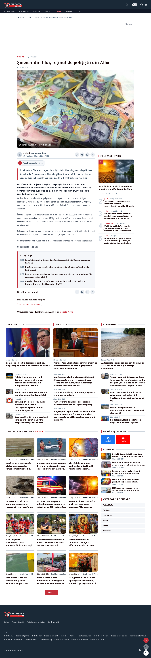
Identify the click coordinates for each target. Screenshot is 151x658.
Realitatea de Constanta (119, 636)
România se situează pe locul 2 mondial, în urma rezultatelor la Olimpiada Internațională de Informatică (117, 217)
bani (28, 304)
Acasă (22, 17)
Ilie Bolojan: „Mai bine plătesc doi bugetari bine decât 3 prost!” (126, 421)
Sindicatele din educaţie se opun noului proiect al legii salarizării (31, 394)
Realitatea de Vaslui (97, 640)
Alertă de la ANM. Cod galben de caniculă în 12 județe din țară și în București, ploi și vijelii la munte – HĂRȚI (55, 282)
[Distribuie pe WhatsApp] (87, 154)
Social (37, 17)
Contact (6, 622)
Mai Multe (51, 592)
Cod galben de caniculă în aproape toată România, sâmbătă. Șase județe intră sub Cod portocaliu (82, 582)
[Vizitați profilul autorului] (19, 154)
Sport (105, 199)
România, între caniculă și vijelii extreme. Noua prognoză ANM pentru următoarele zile (82, 505)
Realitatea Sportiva (22, 636)
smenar (37, 304)
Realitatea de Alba (27, 459)
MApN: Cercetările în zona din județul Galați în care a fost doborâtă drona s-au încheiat (117, 228)
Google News (66, 311)
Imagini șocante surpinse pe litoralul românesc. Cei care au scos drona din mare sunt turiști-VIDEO (58, 275)
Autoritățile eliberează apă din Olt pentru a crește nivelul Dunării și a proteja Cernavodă (123, 366)
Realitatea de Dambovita (138, 636)
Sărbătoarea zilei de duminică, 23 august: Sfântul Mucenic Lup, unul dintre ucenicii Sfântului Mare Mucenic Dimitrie (81, 545)
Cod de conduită (53, 622)
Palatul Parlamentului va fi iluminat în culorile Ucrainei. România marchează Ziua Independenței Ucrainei (29, 381)
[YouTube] (145, 4)
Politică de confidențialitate (36, 622)
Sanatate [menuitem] (69, 11)
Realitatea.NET (8, 636)
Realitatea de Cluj (46, 640)
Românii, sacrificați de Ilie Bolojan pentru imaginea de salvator (74, 394)
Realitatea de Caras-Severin (13, 640)
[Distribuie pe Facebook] (82, 154)
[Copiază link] (77, 154)
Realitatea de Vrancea (68, 636)
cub (20, 304)
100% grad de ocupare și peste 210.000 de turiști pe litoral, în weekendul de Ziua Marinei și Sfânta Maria (117, 242)
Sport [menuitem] (79, 11)
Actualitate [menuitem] (24, 11)
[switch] (134, 4)
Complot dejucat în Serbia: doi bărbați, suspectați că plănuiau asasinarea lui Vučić (57, 261)
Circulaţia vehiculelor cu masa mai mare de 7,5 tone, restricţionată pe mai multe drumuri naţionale (30, 406)
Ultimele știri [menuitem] (9, 11)
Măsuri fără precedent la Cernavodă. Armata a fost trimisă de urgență (127, 410)
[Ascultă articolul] (146, 640)
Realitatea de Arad (31, 640)
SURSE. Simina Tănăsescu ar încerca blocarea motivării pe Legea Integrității (73, 403)
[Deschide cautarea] (127, 4)
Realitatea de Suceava (101, 636)
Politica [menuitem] (36, 11)
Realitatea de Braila (84, 636)
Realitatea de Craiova (62, 640)
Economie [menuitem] (48, 11)
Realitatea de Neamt (51, 636)
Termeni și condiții (18, 622)
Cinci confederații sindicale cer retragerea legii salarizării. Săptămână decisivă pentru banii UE (127, 396)
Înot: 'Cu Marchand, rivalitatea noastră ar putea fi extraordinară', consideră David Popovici (117, 205)
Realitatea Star (37, 636)
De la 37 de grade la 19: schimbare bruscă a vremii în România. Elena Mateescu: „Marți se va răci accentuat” (115, 190)
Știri (29, 17)
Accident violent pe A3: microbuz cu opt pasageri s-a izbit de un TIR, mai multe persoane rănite (51, 505)
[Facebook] (141, 4)
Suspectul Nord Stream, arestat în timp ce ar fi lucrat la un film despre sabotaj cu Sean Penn (32, 420)
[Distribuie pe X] (92, 154)
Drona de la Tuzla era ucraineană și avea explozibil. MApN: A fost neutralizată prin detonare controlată (19, 583)
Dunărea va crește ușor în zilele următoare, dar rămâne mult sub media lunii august (57, 268)
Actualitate (108, 223)
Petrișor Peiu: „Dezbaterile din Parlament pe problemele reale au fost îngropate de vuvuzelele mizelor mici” (75, 366)
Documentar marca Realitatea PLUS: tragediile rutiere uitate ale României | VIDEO (51, 582)
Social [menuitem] (58, 11)
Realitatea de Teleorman (79, 640)
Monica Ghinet (38, 153)
